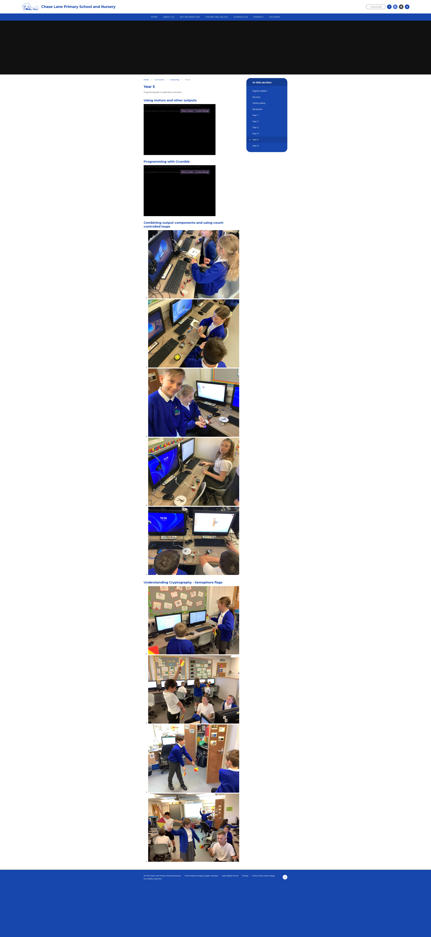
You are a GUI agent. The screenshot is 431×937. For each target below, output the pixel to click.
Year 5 (187, 79)
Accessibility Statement (153, 879)
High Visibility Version (230, 876)
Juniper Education (211, 876)
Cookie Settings (202, 111)
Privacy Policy (257, 876)
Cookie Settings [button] (269, 876)
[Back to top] (285, 877)
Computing (174, 79)
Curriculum (159, 79)
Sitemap (245, 876)
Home (146, 79)
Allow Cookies (187, 111)
